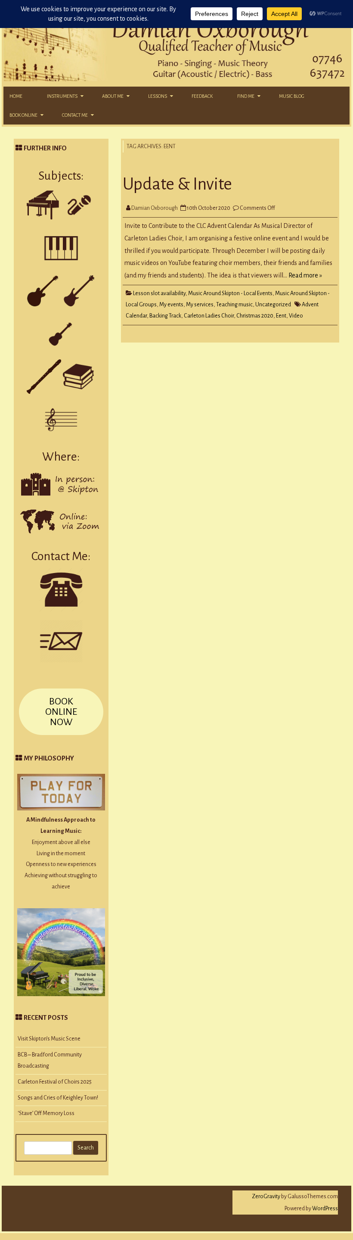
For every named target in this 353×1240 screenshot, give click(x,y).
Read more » (305, 275)
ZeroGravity (266, 1196)
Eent (281, 316)
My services (200, 305)
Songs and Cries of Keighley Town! (58, 1098)
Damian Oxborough (154, 208)
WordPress (324, 1209)
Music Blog (291, 96)
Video (296, 316)
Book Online (23, 115)
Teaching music (234, 305)
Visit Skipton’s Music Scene (49, 1039)
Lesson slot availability (159, 293)
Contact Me (75, 115)
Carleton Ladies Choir (209, 316)
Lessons (157, 96)
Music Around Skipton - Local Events (230, 293)
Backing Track (165, 316)
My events (171, 305)
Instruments (62, 96)
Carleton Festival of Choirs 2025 (55, 1082)
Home (15, 96)
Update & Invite (177, 184)
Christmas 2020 (254, 316)
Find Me (245, 96)
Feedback (202, 96)
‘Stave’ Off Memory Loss (46, 1113)
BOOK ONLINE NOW (61, 711)
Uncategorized (273, 305)
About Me (113, 96)
